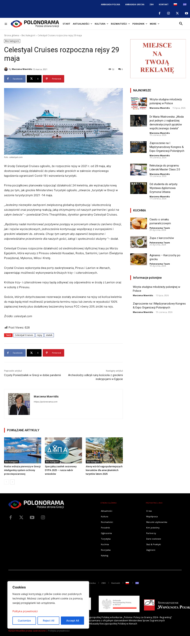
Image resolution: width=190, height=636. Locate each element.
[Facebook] (159, 13)
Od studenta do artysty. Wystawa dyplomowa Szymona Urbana (164, 188)
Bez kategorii (28, 35)
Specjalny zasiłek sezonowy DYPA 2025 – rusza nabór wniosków (60, 470)
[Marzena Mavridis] (6, 69)
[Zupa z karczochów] (138, 242)
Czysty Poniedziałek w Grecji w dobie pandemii (32, 375)
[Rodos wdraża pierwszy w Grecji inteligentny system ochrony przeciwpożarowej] (22, 450)
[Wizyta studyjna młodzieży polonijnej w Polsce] (138, 103)
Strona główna (11, 35)
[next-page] (12, 482)
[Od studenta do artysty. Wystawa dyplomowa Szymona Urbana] (138, 188)
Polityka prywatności (25, 611)
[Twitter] (21, 517)
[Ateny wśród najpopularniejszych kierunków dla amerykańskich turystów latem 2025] (104, 450)
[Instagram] (168, 13)
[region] (48, 605)
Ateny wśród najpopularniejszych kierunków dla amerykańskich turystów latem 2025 (104, 470)
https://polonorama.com (46, 401)
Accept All (72, 620)
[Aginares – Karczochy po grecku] (138, 259)
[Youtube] (186, 13)
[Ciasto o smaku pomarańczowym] (138, 223)
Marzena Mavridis (22, 69)
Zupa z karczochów (162, 238)
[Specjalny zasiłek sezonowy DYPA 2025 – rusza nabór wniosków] (63, 450)
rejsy (39, 335)
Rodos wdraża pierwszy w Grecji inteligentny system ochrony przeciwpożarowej (22, 470)
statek (49, 335)
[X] (177, 13)
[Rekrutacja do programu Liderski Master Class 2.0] (138, 169)
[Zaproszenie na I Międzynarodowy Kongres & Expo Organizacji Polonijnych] (138, 147)
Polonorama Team (160, 227)
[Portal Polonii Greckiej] (35, 24)
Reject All (48, 620)
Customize (24, 620)
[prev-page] (6, 482)
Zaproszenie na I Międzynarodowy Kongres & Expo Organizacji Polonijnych (167, 147)
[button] (180, 23)
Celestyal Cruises (24, 335)
